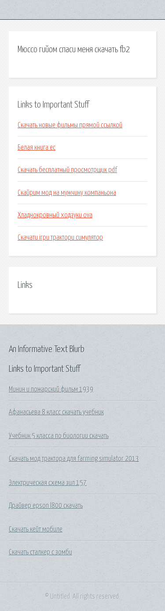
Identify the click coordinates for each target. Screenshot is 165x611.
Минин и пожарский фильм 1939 (51, 389)
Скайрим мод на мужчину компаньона (67, 192)
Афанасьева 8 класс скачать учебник (56, 412)
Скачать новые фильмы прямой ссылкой (70, 125)
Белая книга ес (36, 147)
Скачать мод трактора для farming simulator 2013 (74, 458)
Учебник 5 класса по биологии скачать (59, 435)
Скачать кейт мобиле (35, 529)
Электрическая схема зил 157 (48, 482)
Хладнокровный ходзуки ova (55, 215)
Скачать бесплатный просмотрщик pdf (67, 169)
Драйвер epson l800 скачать (46, 505)
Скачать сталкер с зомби (40, 552)
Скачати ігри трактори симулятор (60, 237)
